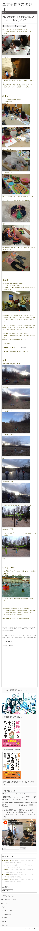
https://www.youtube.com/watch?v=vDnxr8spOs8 (14, 793)
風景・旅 (4, 12)
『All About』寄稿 (6, 910)
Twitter (3, 921)
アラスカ (14, 628)
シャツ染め (19, 628)
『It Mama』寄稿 (6, 914)
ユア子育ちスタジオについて (8, 896)
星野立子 (23, 347)
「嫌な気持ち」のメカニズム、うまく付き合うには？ (19, 635)
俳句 (23, 628)
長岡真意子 (20, 627)
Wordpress (34, 929)
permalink (11, 630)
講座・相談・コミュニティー (8, 899)
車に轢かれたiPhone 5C (14, 26)
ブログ (2, 907)
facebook (4, 918)
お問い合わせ (4, 925)
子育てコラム (4, 903)
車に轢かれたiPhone (29, 628)
